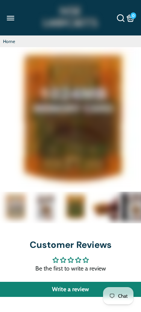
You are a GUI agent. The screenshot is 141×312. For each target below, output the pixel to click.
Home (9, 41)
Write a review (70, 289)
